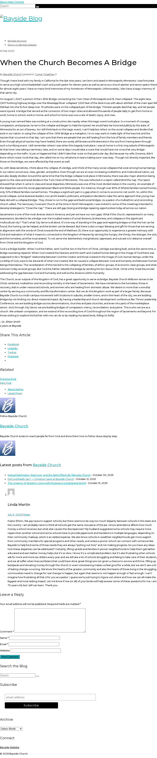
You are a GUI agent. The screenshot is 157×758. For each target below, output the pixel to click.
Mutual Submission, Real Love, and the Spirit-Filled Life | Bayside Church (49, 475)
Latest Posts (15, 393)
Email (4, 644)
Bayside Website (9, 747)
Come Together (44, 74)
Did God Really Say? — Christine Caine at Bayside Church (41, 479)
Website (5, 650)
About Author (16, 389)
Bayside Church (12, 74)
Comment (7, 631)
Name (4, 637)
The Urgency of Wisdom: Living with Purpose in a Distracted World (47, 483)
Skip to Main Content (12, 2)
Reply (27, 514)
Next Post (5, 383)
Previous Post (8, 379)
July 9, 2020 (15, 514)
